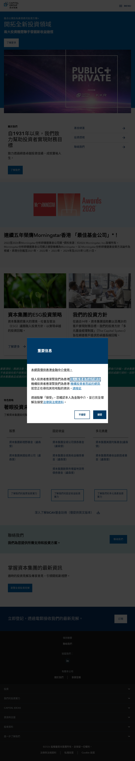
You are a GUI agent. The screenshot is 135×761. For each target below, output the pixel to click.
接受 (99, 414)
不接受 (82, 414)
